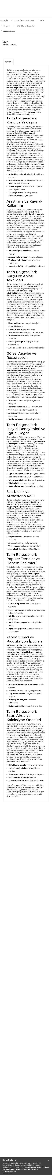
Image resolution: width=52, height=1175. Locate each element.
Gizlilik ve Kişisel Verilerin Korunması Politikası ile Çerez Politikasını (26, 1168)
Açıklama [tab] (8, 62)
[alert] (26, 1166)
